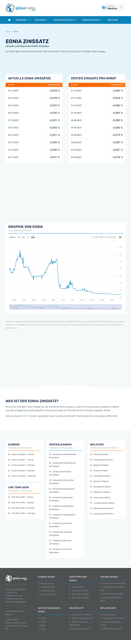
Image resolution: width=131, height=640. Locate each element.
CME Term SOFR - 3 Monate (23, 503)
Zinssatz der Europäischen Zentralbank (61, 490)
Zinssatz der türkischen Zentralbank (60, 551)
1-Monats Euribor (48, 587)
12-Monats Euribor (48, 594)
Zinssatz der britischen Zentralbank (60, 473)
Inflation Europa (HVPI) (112, 629)
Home (8, 31)
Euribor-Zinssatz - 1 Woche (23, 454)
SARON (44, 618)
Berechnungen (91, 20)
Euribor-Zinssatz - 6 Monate (23, 471)
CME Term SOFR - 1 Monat (22, 497)
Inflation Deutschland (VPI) (83, 618)
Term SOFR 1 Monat (80, 594)
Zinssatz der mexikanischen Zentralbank (62, 516)
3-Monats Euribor (48, 591)
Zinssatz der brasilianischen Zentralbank (62, 464)
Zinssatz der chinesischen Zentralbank (61, 482)
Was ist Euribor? (47, 583)
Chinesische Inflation (102, 476)
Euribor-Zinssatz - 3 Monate (23, 465)
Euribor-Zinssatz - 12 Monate (24, 476)
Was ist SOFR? (78, 587)
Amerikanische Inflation (103, 460)
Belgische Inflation (101, 465)
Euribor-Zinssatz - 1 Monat (23, 460)
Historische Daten (64, 20)
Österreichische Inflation (103, 508)
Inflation (40, 20)
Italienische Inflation (101, 492)
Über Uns (112, 20)
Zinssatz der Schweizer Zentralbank (60, 542)
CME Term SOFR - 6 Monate (23, 508)
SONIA (43, 629)
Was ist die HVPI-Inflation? (114, 618)
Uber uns (9, 614)
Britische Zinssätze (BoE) (113, 594)
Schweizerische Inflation (103, 514)
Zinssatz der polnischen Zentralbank (60, 525)
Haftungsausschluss (14, 611)
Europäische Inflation (102, 487)
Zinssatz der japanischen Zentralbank (61, 499)
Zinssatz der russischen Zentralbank (60, 533)
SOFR (43, 626)
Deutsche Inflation (101, 481)
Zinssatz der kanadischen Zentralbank (61, 507)
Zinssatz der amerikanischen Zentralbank (62, 456)
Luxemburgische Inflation (103, 503)
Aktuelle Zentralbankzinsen (114, 583)
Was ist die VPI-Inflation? (82, 615)
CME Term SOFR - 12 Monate (23, 513)
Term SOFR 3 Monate (80, 598)
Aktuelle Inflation (110, 615)
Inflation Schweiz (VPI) (81, 629)
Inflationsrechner (100, 454)
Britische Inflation (100, 471)
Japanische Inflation (101, 498)
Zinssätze (21, 20)
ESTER (27, 416)
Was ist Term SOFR (79, 591)
